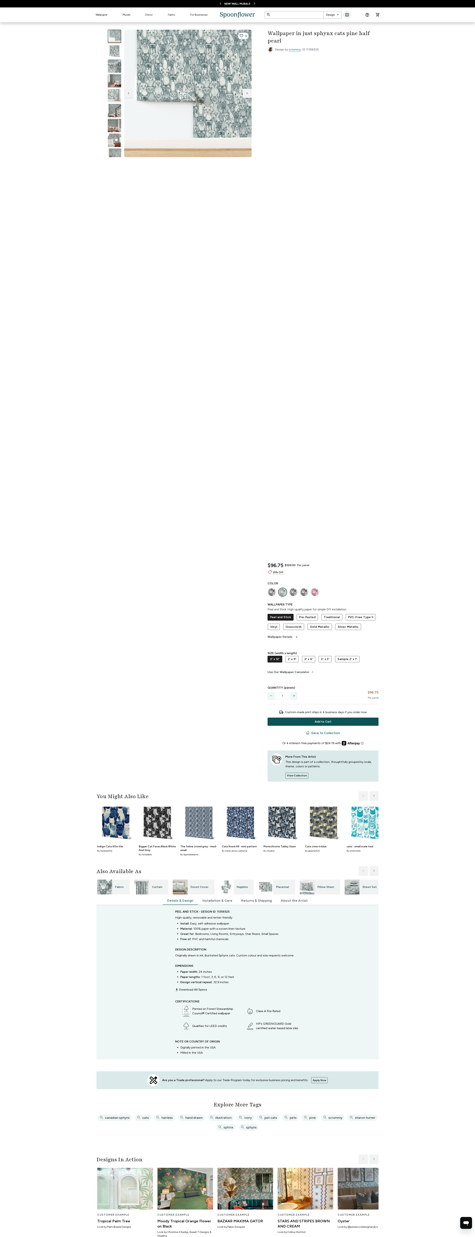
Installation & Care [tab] (217, 901)
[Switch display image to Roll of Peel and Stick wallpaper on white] (114, 51)
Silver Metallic (348, 627)
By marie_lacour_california (234, 851)
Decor (149, 14)
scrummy (295, 49)
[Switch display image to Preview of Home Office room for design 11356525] (114, 155)
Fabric (171, 14)
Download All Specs (191, 990)
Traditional (332, 617)
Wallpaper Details (283, 637)
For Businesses (199, 14)
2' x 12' (275, 659)
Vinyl (273, 627)
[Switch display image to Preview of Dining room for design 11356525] (114, 125)
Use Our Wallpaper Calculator (291, 672)
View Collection (297, 775)
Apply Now (319, 1080)
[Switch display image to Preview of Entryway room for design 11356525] (114, 110)
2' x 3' (325, 659)
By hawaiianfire (104, 851)
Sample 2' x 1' (347, 659)
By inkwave (269, 851)
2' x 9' (292, 659)
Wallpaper (101, 14)
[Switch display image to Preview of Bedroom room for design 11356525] (114, 140)
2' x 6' (308, 659)
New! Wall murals (237, 3)
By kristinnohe (354, 851)
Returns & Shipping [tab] (256, 901)
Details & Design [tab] (180, 901)
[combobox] (332, 15)
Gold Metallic (320, 627)
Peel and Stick (280, 617)
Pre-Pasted (307, 617)
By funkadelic (145, 854)
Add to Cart (323, 721)
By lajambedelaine (189, 854)
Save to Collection (323, 733)
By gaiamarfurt (312, 851)
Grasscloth (294, 627)
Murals (126, 14)
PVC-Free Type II (360, 617)
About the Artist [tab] (294, 901)
